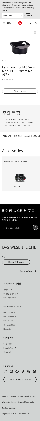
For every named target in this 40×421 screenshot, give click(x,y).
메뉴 (9, 23)
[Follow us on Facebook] (17, 371)
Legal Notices (29, 396)
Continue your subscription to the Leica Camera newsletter (35, 227)
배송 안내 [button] (18, 136)
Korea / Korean (16, 262)
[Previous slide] (28, 62)
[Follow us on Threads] (29, 371)
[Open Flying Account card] (36, 23)
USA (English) (8, 15)
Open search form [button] (30, 23)
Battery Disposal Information (23, 402)
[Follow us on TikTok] (23, 371)
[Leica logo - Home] (20, 23)
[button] (35, 271)
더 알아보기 (18, 186)
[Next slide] (36, 62)
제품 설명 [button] (7, 136)
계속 (28, 15)
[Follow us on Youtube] (11, 371)
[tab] (18, 196)
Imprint (5, 396)
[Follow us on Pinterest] (34, 371)
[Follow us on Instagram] (5, 371)
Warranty (6, 402)
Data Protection (16, 396)
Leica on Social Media (20, 379)
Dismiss (34, 15)
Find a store (20, 91)
